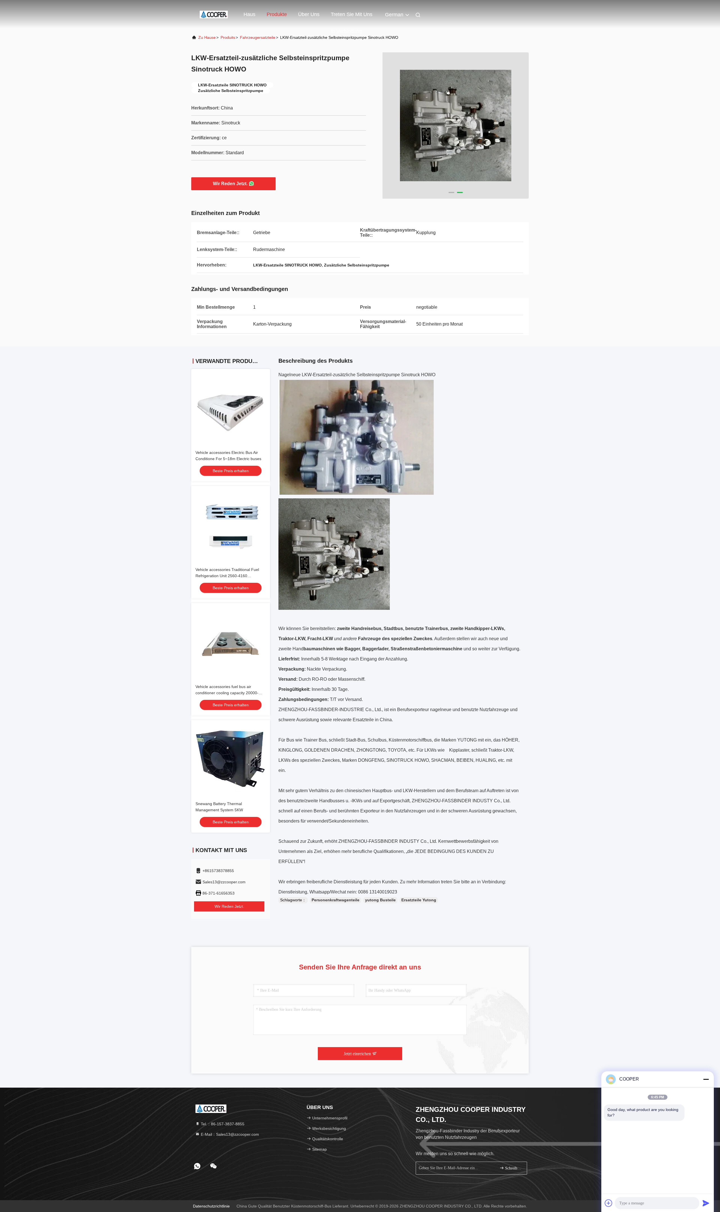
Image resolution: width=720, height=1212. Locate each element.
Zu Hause (207, 37)
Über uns (309, 14)
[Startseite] (214, 14)
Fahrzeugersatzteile (257, 37)
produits (227, 37)
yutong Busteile (380, 900)
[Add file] (609, 1203)
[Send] (705, 1203)
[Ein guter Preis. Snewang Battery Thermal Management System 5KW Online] (230, 759)
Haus (249, 14)
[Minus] (706, 1079)
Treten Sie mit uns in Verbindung (351, 17)
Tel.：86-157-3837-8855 (222, 1124)
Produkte (277, 14)
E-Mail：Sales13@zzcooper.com (229, 1134)
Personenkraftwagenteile (335, 900)
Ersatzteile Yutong (418, 900)
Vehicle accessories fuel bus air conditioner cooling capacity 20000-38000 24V (226, 692)
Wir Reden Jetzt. (230, 183)
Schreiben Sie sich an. (513, 1168)
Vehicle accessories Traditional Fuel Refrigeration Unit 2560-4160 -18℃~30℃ (227, 575)
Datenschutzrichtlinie (211, 1206)
